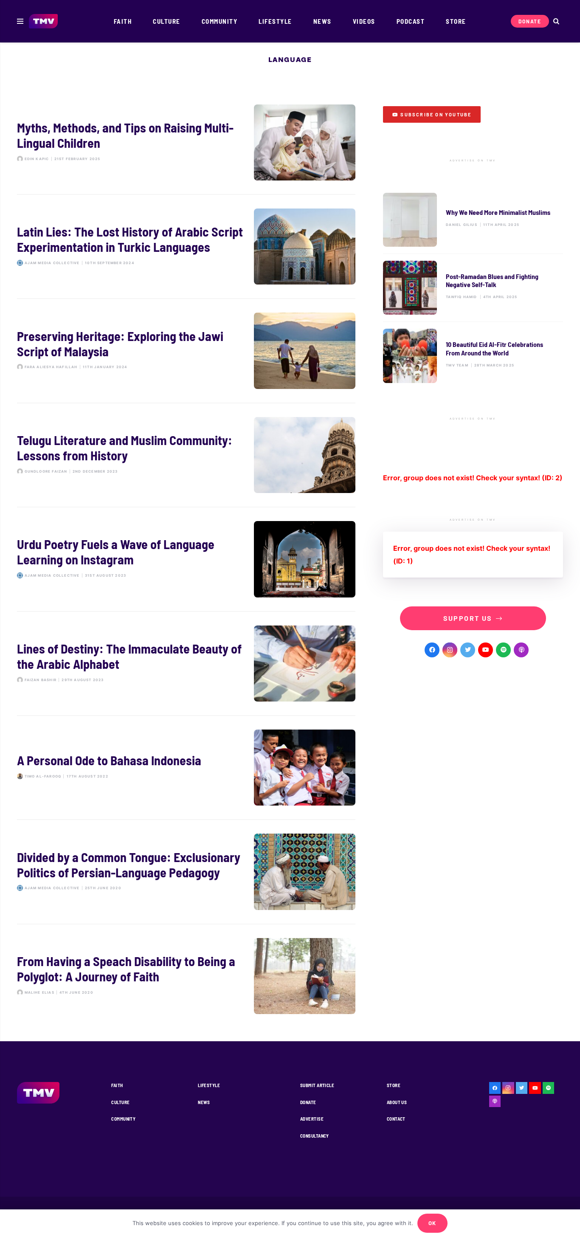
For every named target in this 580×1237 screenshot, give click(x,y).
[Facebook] (432, 649)
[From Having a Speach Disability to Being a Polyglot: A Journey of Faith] (186, 976)
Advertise (312, 1118)
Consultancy (314, 1135)
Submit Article (317, 1085)
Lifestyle (209, 1085)
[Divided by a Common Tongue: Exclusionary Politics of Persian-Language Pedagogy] (186, 872)
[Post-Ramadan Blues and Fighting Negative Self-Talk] (473, 288)
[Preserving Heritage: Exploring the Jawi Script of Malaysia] (186, 351)
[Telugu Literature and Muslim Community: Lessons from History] (186, 455)
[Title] (503, 649)
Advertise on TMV (473, 160)
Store (393, 1085)
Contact (396, 1118)
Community (123, 1118)
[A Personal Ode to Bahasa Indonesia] (186, 768)
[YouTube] (485, 649)
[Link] (43, 21)
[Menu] (20, 21)
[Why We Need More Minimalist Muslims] (473, 220)
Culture (120, 1102)
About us (397, 1102)
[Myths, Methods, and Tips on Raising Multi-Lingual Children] (186, 142)
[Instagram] (449, 649)
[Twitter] (467, 649)
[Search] (556, 21)
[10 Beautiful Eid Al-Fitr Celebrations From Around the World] (473, 356)
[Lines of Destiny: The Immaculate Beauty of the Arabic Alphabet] (186, 664)
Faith (117, 1085)
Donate (308, 1102)
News (204, 1102)
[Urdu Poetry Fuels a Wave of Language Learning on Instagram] (186, 559)
